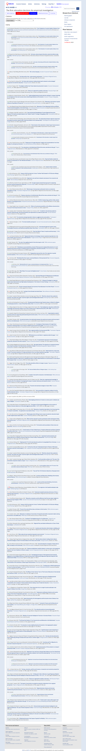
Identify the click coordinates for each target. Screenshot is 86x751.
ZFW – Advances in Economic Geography (33, 448)
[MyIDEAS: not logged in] (60, 7)
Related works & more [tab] (43, 13)
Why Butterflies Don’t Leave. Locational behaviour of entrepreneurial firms (34, 264)
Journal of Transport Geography (51, 96)
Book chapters (67, 24)
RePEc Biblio (67, 34)
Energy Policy (24, 589)
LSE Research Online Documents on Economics (20, 665)
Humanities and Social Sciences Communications (32, 201)
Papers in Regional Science (31, 460)
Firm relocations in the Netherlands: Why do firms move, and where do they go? (38, 147)
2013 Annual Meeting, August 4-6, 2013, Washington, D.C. (22, 134)
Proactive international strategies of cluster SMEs (41, 385)
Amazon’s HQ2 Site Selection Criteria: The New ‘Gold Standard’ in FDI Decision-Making (39, 173)
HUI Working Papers (11, 472)
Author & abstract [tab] (11, 13)
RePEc (28, 750)
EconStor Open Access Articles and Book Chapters (26, 37)
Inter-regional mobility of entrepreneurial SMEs (39, 330)
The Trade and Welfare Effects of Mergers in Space (37, 369)
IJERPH (37, 406)
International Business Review (29, 144)
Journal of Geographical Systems (36, 550)
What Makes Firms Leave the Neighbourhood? (30, 271)
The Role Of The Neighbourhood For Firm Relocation (36, 518)
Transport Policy (30, 207)
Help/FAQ (50, 4)
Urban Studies (43, 271)
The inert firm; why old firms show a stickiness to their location (33, 509)
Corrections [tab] (52, 13)
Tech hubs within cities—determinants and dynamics (30, 76)
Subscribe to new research (70, 32)
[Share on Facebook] (10, 7)
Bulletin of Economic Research (39, 631)
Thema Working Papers (32, 593)
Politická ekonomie (50, 248)
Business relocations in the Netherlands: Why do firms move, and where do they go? (39, 195)
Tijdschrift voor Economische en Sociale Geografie (29, 431)
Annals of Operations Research (33, 341)
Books (65, 22)
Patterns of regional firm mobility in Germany (38, 90)
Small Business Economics (12, 670)
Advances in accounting (18, 426)
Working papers (68, 15)
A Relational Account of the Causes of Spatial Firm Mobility (32, 718)
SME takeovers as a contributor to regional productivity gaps (42, 335)
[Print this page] (16, 7)
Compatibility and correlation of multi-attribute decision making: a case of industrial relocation (28, 582)
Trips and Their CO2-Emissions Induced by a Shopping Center (46, 470)
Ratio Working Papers (21, 50)
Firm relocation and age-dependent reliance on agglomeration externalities (33, 217)
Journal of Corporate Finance (46, 71)
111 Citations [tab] (33, 13)
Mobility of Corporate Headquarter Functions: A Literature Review (37, 615)
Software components (69, 20)
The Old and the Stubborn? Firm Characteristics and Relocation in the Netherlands (37, 620)
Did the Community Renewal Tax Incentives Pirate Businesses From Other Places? (36, 286)
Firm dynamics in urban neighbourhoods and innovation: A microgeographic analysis (39, 625)
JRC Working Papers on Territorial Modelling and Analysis (39, 701)
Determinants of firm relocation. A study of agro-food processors (45, 125)
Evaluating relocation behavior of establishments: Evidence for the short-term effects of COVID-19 (28, 713)
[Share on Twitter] (9, 7)
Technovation (18, 401)
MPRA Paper (30, 466)
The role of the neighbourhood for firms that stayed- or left (31, 242)
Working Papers (19, 67)
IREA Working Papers (17, 55)
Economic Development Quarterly (29, 643)
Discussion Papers (52, 90)
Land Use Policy (13, 599)
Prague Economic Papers (36, 237)
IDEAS (23, 750)
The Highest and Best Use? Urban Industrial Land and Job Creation (33, 86)
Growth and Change (49, 437)
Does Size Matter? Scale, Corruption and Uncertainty (44, 231)
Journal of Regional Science (37, 160)
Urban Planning (10, 174)
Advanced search (75, 11)
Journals (66, 17)
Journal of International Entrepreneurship (32, 499)
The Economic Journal (55, 653)
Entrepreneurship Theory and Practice (32, 103)
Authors (30, 4)
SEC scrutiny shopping (34, 71)
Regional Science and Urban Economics (31, 689)
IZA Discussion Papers (20, 63)
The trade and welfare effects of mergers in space (37, 363)
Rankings (44, 4)
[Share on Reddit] (12, 7)
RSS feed (37, 18)
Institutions (37, 4)
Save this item (48, 7)
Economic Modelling (28, 415)
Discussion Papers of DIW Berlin (23, 45)
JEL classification (68, 26)
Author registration (69, 36)
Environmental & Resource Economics (37, 107)
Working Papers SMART (41, 562)
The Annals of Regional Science (50, 76)
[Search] (77, 8)
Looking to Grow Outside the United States (33, 291)
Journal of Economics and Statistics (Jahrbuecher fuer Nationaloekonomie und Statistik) (33, 29)
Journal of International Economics (44, 221)
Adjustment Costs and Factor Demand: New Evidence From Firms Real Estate (42, 659)
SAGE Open (41, 675)
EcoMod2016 (16, 524)
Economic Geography (54, 258)
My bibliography (55, 7)
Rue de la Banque (14, 179)
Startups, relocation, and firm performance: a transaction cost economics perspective (40, 669)
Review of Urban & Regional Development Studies (22, 277)
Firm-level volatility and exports (29, 221)
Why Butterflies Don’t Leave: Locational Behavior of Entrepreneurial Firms (33, 258)
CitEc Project (23, 18)
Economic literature (21, 4)
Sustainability (52, 114)
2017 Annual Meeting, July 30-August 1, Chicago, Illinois (26, 604)
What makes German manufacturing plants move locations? (31, 534)
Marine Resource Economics (49, 291)
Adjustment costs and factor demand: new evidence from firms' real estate (42, 663)
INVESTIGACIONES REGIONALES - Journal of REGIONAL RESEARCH (36, 567)
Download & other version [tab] (22, 13)
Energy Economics (28, 82)
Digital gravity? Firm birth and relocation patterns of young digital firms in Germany (38, 442)
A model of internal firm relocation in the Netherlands (40, 374)
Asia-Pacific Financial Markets (50, 325)
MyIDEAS (63, 4)
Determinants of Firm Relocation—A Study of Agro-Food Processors (44, 132)
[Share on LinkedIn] (13, 7)
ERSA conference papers (50, 242)
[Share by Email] (14, 7)
